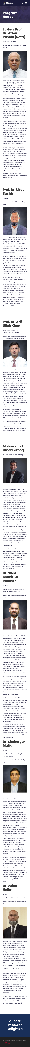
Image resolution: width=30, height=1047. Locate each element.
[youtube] (9, 1043)
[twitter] (6, 1043)
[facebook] (3, 1043)
